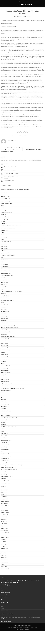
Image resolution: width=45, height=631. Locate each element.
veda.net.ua (3, 462)
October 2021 (4, 535)
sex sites (2, 424)
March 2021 (3, 546)
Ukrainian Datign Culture (6, 456)
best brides (3, 223)
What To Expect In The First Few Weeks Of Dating (11, 465)
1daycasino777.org (5, 196)
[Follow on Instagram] (4, 585)
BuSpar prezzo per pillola (9, 180)
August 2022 (3, 514)
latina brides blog (4, 368)
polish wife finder (4, 413)
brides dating (3, 246)
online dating (3, 401)
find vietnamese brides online (7, 300)
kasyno (2, 352)
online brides (3, 399)
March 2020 (3, 557)
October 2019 (4, 562)
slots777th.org (4, 433)
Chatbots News (4, 266)
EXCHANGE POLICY (5, 597)
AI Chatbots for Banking (6, 203)
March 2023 (3, 498)
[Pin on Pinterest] (26, 132)
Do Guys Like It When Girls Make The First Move (11, 291)
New (2, 395)
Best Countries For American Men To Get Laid (10, 225)
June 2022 (3, 519)
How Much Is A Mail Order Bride (7, 325)
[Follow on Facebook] (2, 585)
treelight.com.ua (4, 453)
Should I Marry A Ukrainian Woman (8, 426)
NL (1, 397)
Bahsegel (3, 221)
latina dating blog (4, 370)
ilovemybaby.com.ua (5, 331)
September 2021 (4, 537)
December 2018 (4, 568)
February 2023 (4, 501)
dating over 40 (4, 282)
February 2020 (4, 559)
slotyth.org (3, 435)
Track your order (4, 610)
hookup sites (3, 322)
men (2, 392)
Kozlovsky (3, 361)
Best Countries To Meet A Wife (7, 228)
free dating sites (4, 311)
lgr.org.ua (3, 374)
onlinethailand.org (4, 406)
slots (2, 431)
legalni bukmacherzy (5, 372)
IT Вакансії (3, 340)
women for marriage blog (6, 476)
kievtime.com (3, 354)
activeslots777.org (4, 201)
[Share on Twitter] (21, 132)
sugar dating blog (4, 449)
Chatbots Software (5, 268)
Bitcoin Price (3, 237)
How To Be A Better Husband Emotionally (9, 327)
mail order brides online (5, 383)
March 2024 (3, 489)
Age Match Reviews (8, 57)
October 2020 (4, 550)
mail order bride (4, 379)
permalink (31, 135)
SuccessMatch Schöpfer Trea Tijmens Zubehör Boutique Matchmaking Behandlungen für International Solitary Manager (11, 149)
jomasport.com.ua (4, 345)
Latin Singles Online (5, 365)
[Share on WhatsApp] (17, 132)
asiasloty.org (3, 214)
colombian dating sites (5, 273)
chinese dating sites (5, 270)
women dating (4, 474)
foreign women (4, 307)
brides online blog (4, 252)
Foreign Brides (4, 304)
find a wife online (4, 295)
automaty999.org (4, 219)
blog (2, 239)
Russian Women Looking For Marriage (8, 417)
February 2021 (4, 548)
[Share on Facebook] (19, 132)
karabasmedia (4, 347)
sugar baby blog (4, 442)
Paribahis (3, 408)
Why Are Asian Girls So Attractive (7, 467)
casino (2, 257)
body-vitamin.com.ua (5, 241)
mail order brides (4, 381)
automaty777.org (4, 216)
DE (1, 289)
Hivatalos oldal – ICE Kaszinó (10, 166)
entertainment (4, 293)
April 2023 (3, 496)
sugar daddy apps (4, 444)
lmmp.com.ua (3, 377)
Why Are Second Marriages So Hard (8, 469)
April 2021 (3, 544)
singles (2, 428)
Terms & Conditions (5, 594)
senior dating (3, 419)
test (1, 451)
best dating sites (4, 230)
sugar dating (3, 446)
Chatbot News (4, 264)
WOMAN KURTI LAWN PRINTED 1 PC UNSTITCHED (19, 189)
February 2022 (4, 528)
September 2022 (4, 512)
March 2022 (3, 526)
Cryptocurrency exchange (6, 275)
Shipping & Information (5, 592)
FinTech (2, 302)
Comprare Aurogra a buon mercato (11, 176)
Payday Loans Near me (5, 410)
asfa (2, 207)
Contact (2, 608)
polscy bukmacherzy (5, 415)
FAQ (2, 599)
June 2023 (3, 492)
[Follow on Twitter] (6, 585)
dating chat (3, 279)
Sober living (3, 437)
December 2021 (4, 532)
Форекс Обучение (4, 483)
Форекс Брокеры (4, 480)
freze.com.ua (3, 313)
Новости (3, 478)
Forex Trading (4, 309)
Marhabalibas (22, 4)
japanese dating (4, 343)
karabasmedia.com (5, 349)
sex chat (2, 422)
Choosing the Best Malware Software (33, 149)
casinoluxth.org (4, 259)
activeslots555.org (4, 198)
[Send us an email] (8, 585)
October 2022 (4, 510)
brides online (3, 250)
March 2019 (3, 566)
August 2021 (3, 539)
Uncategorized (22, 9)
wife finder (3, 471)
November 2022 (4, 507)
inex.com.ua (3, 334)
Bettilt (2, 232)
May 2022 (3, 521)
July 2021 (3, 541)
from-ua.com (3, 316)
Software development (5, 440)
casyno (2, 261)
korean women (4, 356)
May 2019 (3, 564)
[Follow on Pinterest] (10, 585)
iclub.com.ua (3, 329)
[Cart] (43, 4)
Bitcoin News (3, 234)
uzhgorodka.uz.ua (4, 460)
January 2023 (3, 503)
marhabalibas (28, 16)
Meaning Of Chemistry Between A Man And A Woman (12, 388)
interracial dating (4, 338)
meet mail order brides (5, 390)
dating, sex (3, 286)
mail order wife (4, 386)
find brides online (4, 298)
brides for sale (4, 248)
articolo (2, 205)
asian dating (3, 210)
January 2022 (3, 530)
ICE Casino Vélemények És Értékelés (11, 173)
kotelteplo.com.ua (4, 358)
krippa (2, 363)
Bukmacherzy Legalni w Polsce (7, 255)
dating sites (3, 284)
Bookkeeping (3, 243)
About (2, 606)
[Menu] (2, 4)
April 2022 (3, 523)
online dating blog (4, 404)
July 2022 (3, 517)
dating (2, 277)
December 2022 (4, 505)
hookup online (4, 320)
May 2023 (3, 494)
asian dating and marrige (6, 212)
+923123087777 (23, 0)
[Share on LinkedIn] (28, 132)
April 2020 (3, 555)
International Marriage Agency (7, 336)
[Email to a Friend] (24, 132)
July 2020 (3, 553)
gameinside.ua (4, 318)
